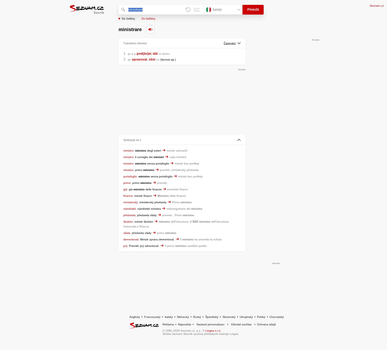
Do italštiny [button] (148, 18)
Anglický (134, 317)
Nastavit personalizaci (210, 324)
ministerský (130, 202)
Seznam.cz (377, 5)
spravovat (139, 59)
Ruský (197, 317)
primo (127, 182)
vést (152, 59)
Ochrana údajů (266, 324)
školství (128, 221)
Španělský (211, 317)
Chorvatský (276, 317)
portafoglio (130, 176)
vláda (126, 233)
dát (155, 53)
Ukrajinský (246, 317)
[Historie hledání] (188, 10)
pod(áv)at (144, 53)
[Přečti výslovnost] (150, 29)
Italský (169, 317)
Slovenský (229, 317)
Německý (183, 317)
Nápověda (184, 324)
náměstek (129, 208)
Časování (230, 43)
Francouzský (152, 317)
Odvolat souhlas (241, 324)
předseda (129, 215)
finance (128, 195)
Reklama (168, 324)
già (125, 189)
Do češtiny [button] (128, 18)
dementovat (130, 239)
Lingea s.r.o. (213, 330)
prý (125, 245)
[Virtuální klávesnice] (196, 10)
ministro (128, 150)
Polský (261, 317)
